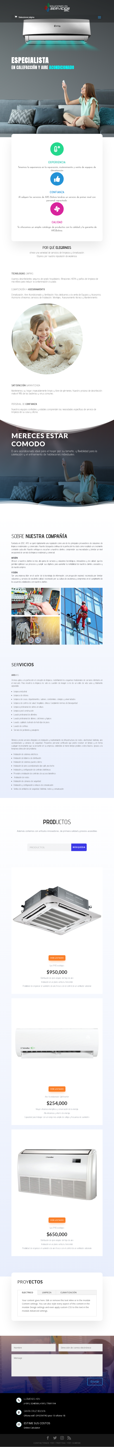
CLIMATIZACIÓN (68, 1292)
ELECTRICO (27, 1292)
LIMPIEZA (46, 1292)
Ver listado (57, 958)
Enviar (95, 1382)
